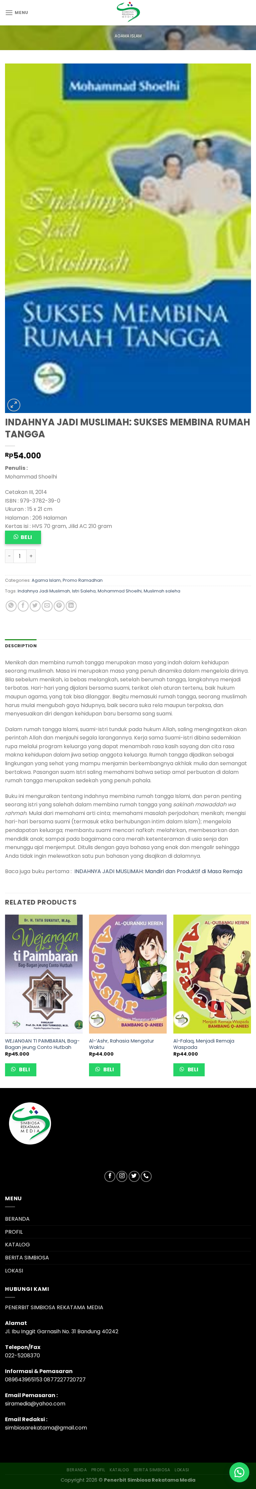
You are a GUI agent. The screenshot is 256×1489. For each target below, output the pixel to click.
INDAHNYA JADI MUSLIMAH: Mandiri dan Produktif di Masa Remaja (158, 871)
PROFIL (14, 1232)
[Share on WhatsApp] (11, 606)
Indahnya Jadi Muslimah (44, 591)
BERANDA (17, 1219)
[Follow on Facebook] (109, 1176)
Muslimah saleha (162, 591)
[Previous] (5, 1000)
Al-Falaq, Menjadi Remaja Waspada (203, 1044)
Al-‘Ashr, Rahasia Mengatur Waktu (121, 1044)
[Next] (251, 1000)
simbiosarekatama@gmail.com (46, 1428)
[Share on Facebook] (23, 606)
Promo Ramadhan (83, 580)
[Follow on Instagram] (121, 1176)
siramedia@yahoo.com (35, 1403)
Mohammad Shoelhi (120, 591)
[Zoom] (13, 405)
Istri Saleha (84, 591)
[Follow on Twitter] (134, 1176)
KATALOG (17, 1244)
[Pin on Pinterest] (59, 606)
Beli (26, 537)
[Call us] (146, 1176)
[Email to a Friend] (47, 606)
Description (21, 646)
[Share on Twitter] (35, 606)
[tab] (21, 646)
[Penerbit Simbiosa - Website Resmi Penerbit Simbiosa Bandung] (128, 12)
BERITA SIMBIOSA (27, 1257)
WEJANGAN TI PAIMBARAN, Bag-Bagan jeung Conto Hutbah (42, 1044)
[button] (239, 1472)
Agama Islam (128, 36)
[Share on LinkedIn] (71, 606)
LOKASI (14, 1270)
